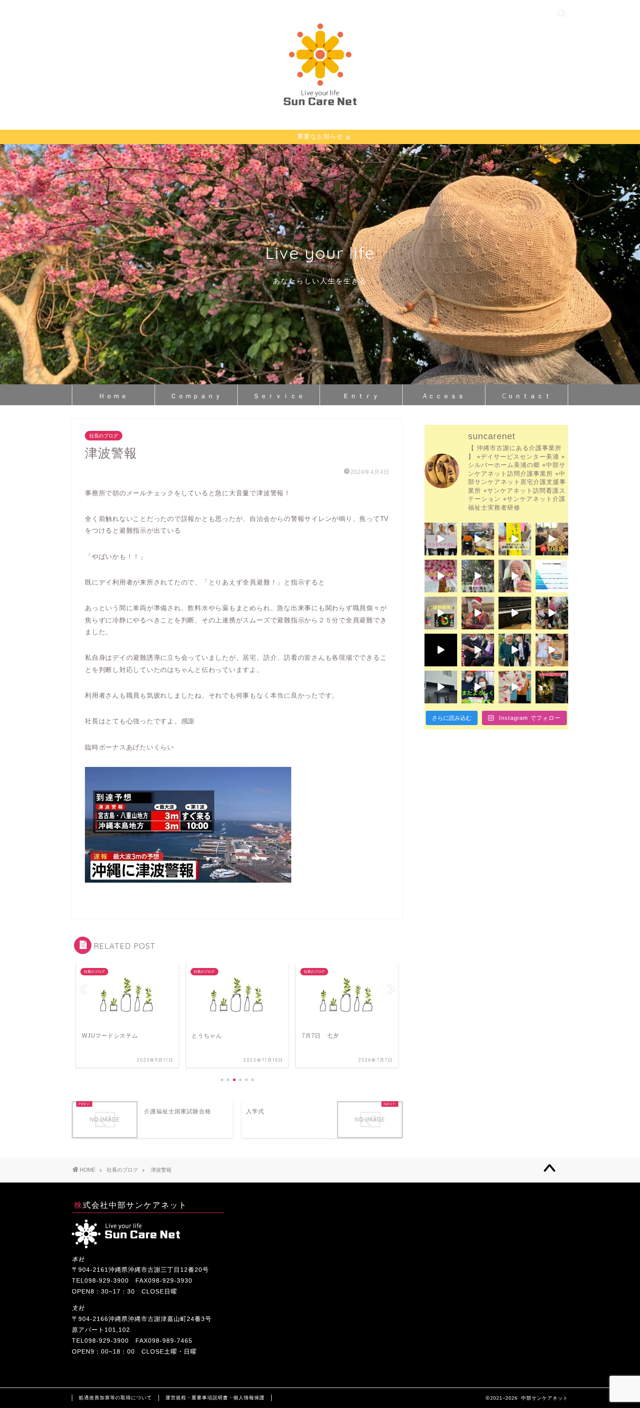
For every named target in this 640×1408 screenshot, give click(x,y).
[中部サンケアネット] (320, 106)
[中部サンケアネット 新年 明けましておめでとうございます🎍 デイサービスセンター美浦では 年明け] (440, 613)
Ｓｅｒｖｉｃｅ (279, 396)
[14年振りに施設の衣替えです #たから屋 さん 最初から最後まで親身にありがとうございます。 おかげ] (440, 687)
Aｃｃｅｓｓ (444, 396)
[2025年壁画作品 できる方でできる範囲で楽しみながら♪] (440, 576)
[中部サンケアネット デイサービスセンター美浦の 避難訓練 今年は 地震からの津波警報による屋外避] (477, 650)
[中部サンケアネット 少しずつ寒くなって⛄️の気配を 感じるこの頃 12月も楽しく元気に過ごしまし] (440, 650)
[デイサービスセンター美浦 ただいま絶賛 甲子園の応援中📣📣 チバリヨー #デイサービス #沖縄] (477, 539)
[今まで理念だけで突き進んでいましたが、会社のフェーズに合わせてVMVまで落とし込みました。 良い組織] (552, 576)
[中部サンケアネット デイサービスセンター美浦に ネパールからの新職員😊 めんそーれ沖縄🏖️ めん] (440, 539)
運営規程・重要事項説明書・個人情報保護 (215, 1397)
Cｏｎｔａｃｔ (527, 396)
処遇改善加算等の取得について (115, 1397)
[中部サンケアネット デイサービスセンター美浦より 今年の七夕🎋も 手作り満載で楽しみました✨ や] (515, 539)
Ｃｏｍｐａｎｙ (196, 396)
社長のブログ (103, 435)
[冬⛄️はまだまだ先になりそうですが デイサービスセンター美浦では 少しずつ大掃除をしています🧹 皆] (552, 613)
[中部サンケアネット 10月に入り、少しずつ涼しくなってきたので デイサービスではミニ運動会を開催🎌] (477, 687)
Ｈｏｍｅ (113, 396)
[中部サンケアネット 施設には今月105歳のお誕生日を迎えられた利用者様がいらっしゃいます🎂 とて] (552, 539)
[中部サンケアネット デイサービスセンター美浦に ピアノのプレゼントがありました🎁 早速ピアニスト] (515, 613)
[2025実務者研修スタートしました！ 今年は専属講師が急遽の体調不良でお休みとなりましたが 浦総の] (552, 687)
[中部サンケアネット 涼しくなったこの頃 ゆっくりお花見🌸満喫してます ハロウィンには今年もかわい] (552, 650)
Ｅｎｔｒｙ (361, 396)
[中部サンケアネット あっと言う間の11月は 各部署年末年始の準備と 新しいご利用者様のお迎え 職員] (515, 650)
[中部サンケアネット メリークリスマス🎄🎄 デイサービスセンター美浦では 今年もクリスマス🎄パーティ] (477, 613)
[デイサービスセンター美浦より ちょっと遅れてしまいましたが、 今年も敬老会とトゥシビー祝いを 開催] (515, 687)
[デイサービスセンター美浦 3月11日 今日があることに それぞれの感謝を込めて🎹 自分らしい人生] (477, 576)
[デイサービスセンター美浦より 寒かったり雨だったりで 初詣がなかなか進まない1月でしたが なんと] (515, 576)
